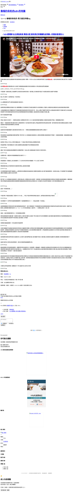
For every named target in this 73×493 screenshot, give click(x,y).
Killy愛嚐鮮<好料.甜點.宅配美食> (17, 311)
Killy (2, 297)
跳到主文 (3, 15)
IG (10, 274)
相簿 (4, 24)
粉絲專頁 (6, 274)
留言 (12, 305)
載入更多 (3, 316)
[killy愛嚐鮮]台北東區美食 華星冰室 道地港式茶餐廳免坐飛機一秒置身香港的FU (33, 34)
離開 (8, 490)
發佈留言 (3, 325)
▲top (2, 313)
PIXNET (25, 473)
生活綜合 (12, 22)
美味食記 (11, 309)
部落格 (5, 26)
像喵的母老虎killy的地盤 (13, 11)
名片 (4, 28)
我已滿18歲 (3, 490)
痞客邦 (8, 305)
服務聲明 (50, 473)
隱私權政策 (44, 473)
